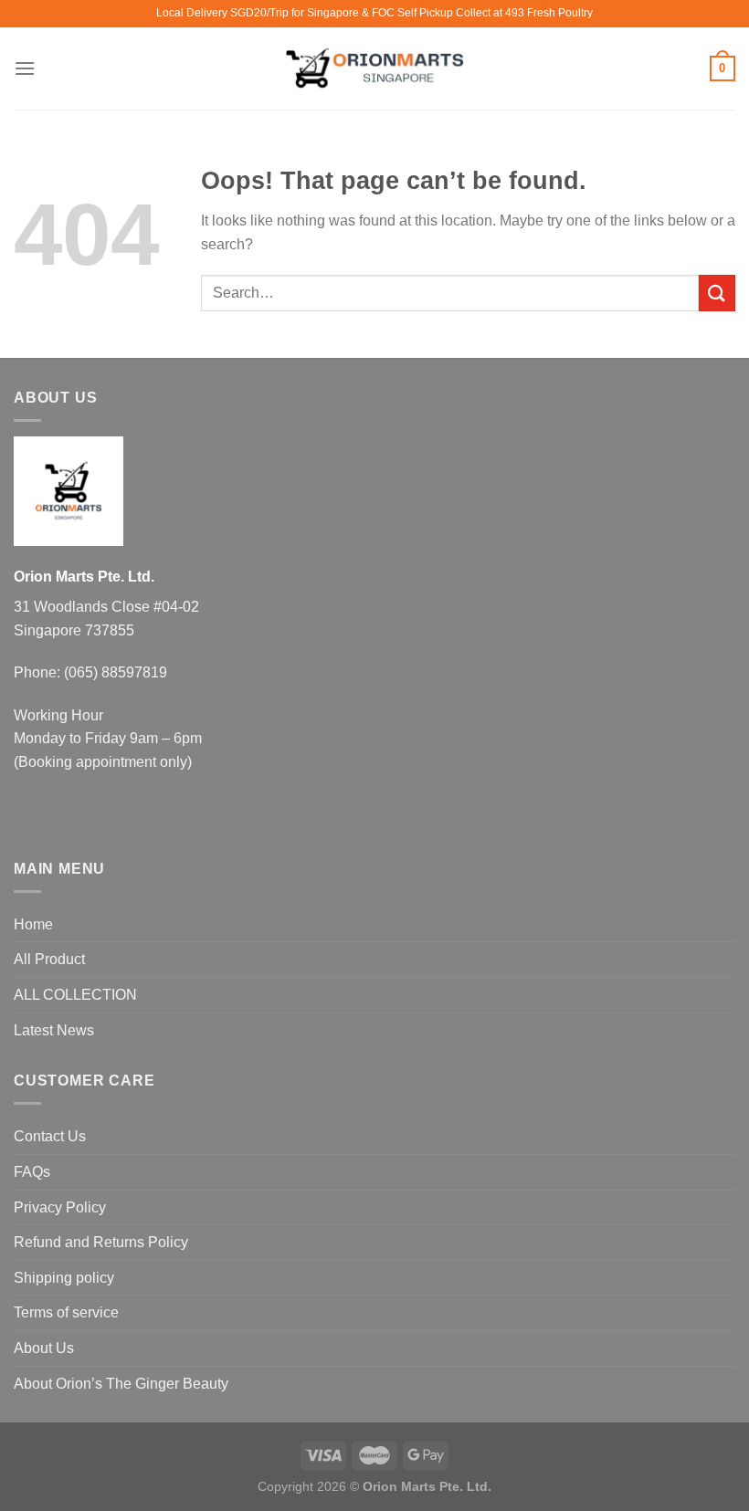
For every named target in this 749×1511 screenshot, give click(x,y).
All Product (49, 959)
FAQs (32, 1172)
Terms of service (66, 1312)
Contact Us (50, 1136)
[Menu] (25, 68)
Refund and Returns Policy (101, 1242)
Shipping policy (64, 1277)
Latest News (54, 1030)
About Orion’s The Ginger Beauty (121, 1383)
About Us (44, 1348)
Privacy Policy (60, 1207)
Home (33, 924)
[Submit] (717, 292)
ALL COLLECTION (75, 994)
